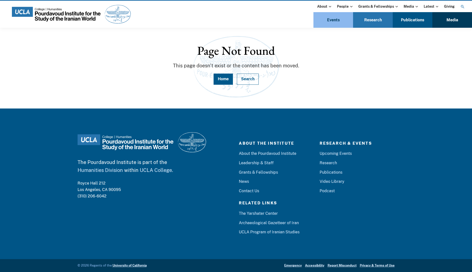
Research (373, 20)
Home (223, 79)
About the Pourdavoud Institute (267, 153)
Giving (449, 6)
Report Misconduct (342, 265)
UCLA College (156, 170)
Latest (429, 6)
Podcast (327, 191)
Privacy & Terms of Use (377, 265)
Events (333, 20)
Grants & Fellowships (376, 6)
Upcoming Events (336, 153)
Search (247, 79)
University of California (129, 265)
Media (409, 6)
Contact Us (249, 191)
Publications (412, 20)
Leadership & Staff (256, 163)
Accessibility (314, 265)
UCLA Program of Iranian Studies (269, 232)
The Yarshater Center (258, 213)
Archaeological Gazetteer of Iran (269, 222)
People (343, 6)
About (322, 6)
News (244, 181)
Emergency (293, 265)
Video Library (332, 181)
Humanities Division (100, 170)
